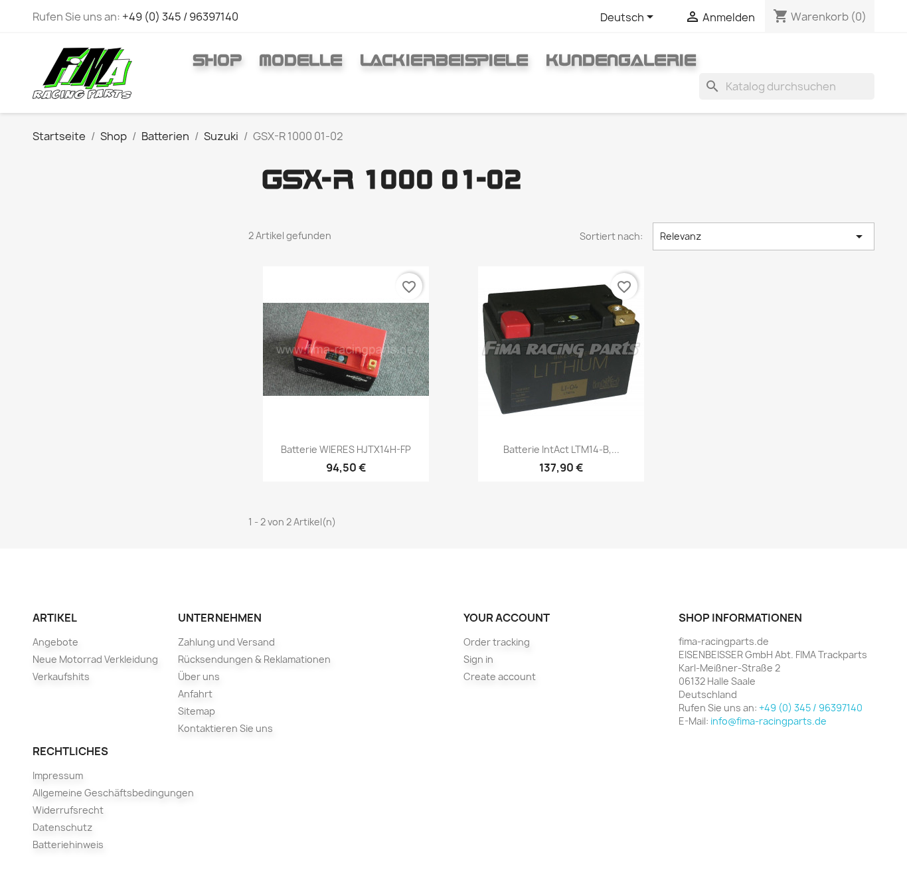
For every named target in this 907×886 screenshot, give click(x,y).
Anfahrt (195, 693)
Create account (499, 676)
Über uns (199, 676)
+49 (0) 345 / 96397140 (180, 16)
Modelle (301, 60)
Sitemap (196, 711)
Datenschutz (62, 827)
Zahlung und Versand (226, 642)
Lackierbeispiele (444, 60)
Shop (217, 60)
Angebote (55, 642)
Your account (506, 617)
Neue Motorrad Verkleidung (95, 659)
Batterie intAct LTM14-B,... (561, 449)
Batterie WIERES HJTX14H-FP (346, 449)
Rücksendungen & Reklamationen (254, 659)
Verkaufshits (61, 676)
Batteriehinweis (68, 844)
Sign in (478, 659)
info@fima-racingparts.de (768, 721)
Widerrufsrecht (68, 810)
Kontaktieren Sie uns (225, 728)
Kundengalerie (621, 60)
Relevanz (763, 236)
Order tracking (496, 642)
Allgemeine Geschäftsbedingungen (113, 792)
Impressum (58, 775)
